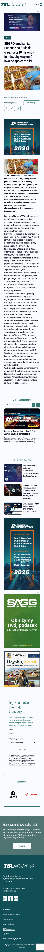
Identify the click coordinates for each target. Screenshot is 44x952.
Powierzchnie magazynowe (12, 938)
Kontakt (22, 846)
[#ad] (22, 22)
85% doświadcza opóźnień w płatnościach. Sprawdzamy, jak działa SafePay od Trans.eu (31, 470)
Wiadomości (7, 909)
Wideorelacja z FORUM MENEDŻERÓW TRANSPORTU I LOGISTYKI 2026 (31, 508)
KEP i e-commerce (9, 929)
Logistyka (6, 933)
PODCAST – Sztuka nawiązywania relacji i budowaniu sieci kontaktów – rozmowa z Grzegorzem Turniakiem (30, 492)
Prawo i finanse (8, 919)
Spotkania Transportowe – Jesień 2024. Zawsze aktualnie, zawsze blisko (20, 432)
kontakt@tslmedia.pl (9, 891)
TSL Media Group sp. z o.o (19, 945)
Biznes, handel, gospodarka (12, 914)
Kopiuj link (30, 103)
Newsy (8, 38)
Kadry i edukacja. (8, 924)
